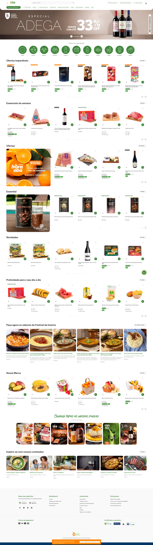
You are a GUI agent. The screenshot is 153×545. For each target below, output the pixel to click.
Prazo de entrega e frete (115, 505)
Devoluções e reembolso (115, 503)
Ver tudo (142, 60)
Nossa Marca (80, 7)
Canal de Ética (52, 505)
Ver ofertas (141, 145)
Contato (51, 499)
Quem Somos (83, 499)
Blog (92, 7)
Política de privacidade (115, 499)
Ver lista (142, 103)
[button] (145, 3)
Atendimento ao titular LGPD (55, 501)
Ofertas (34, 7)
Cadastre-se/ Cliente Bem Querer (87, 503)
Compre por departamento (12, 7)
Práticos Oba (53, 7)
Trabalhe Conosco (84, 501)
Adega (72, 7)
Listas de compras (112, 2)
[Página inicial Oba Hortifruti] (12, 2)
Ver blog (142, 451)
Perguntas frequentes (53, 503)
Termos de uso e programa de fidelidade (119, 501)
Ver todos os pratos (139, 325)
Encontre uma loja (83, 505)
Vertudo (142, 191)
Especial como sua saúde (63, 7)
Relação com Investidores (85, 512)
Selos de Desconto (44, 7)
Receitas (87, 7)
